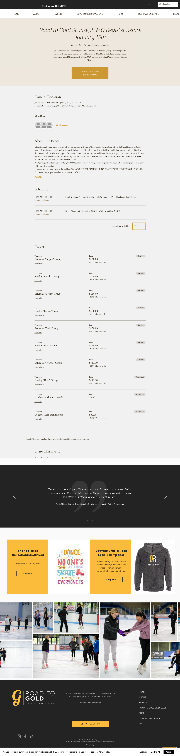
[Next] (165, 496)
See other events (90, 75)
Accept (168, 751)
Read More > (40, 176)
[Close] (176, 752)
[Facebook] (25, 736)
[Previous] (14, 496)
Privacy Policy (104, 751)
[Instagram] (18, 736)
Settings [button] (143, 751)
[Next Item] (175, 640)
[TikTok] (31, 736)
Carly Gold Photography (107, 741)
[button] (142, 14)
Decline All (155, 751)
